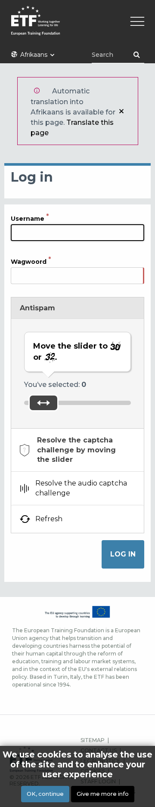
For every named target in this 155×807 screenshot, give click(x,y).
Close (121, 111)
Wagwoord (28, 262)
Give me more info (103, 794)
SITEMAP (93, 740)
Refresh (48, 519)
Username (27, 219)
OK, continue (45, 794)
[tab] (77, 450)
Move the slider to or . (71, 351)
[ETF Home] (77, 26)
